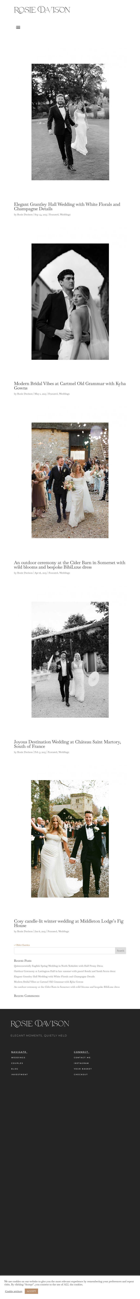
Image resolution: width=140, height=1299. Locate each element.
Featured (54, 214)
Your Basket (83, 1069)
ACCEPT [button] (31, 1291)
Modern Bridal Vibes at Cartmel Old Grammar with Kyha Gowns (70, 386)
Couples (17, 1063)
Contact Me (82, 1057)
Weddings (65, 214)
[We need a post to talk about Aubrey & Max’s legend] (58, 1193)
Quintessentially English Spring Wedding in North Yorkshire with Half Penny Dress (58, 965)
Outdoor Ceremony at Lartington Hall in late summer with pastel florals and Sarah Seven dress (64, 971)
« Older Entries (22, 944)
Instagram (81, 1063)
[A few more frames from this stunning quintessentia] (11, 1150)
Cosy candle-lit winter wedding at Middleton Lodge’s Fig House (68, 923)
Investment (19, 1074)
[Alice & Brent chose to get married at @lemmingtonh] (105, 1158)
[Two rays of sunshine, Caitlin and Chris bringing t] (35, 1172)
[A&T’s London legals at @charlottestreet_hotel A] (128, 1168)
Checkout (81, 1074)
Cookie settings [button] (13, 1291)
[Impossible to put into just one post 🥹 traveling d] (81, 1168)
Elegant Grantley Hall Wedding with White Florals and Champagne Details (67, 206)
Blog (14, 1069)
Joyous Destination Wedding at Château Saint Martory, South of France (67, 744)
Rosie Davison (25, 214)
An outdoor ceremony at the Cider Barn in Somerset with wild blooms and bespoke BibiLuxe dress (69, 565)
